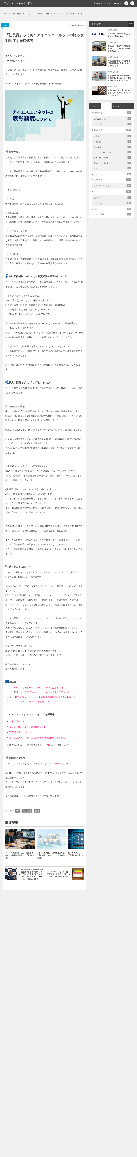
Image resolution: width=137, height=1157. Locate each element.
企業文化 (112, 142)
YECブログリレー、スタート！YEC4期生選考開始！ (39, 688)
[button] (126, 3)
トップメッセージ (111, 174)
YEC (6, 25)
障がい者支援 (111, 113)
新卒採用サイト (16, 721)
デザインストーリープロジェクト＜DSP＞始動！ (48, 692)
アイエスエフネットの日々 (18, 3)
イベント (111, 192)
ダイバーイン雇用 (112, 163)
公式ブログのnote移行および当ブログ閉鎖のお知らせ (119, 35)
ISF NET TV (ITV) (59, 764)
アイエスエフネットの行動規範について (33, 701)
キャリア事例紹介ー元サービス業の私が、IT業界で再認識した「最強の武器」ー (20, 855)
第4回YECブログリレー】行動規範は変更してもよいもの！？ (45, 697)
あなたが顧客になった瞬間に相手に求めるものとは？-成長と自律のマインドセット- (119, 78)
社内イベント (112, 203)
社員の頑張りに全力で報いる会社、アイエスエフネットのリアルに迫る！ (119, 92)
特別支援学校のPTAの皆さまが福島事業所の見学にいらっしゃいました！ (119, 63)
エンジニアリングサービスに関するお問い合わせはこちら (37, 738)
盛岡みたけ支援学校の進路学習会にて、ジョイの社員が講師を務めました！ (119, 48)
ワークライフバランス (112, 152)
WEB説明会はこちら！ (20, 732)
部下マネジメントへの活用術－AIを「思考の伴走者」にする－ (82, 854)
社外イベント (112, 198)
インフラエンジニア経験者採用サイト (27, 727)
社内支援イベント (112, 124)
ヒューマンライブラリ (112, 186)
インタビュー (111, 180)
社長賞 (37, 811)
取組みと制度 (26, 811)
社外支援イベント (112, 119)
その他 (111, 209)
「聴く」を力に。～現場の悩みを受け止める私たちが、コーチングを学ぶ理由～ (51, 855)
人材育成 (112, 147)
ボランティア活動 (112, 158)
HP (49, 745)
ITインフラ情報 (111, 214)
